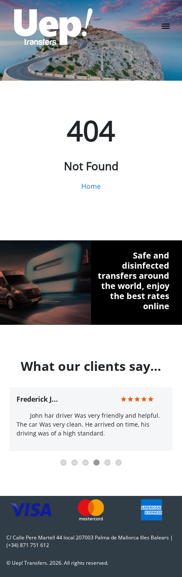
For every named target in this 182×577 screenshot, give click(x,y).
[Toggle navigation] (165, 29)
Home (91, 186)
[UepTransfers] (53, 26)
